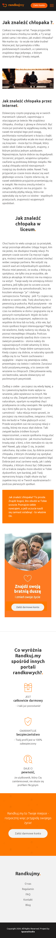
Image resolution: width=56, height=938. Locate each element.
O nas (28, 883)
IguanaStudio (28, 931)
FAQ (28, 894)
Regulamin (28, 889)
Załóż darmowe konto (28, 833)
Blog (28, 905)
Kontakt (28, 899)
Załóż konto (39, 5)
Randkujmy (27, 873)
